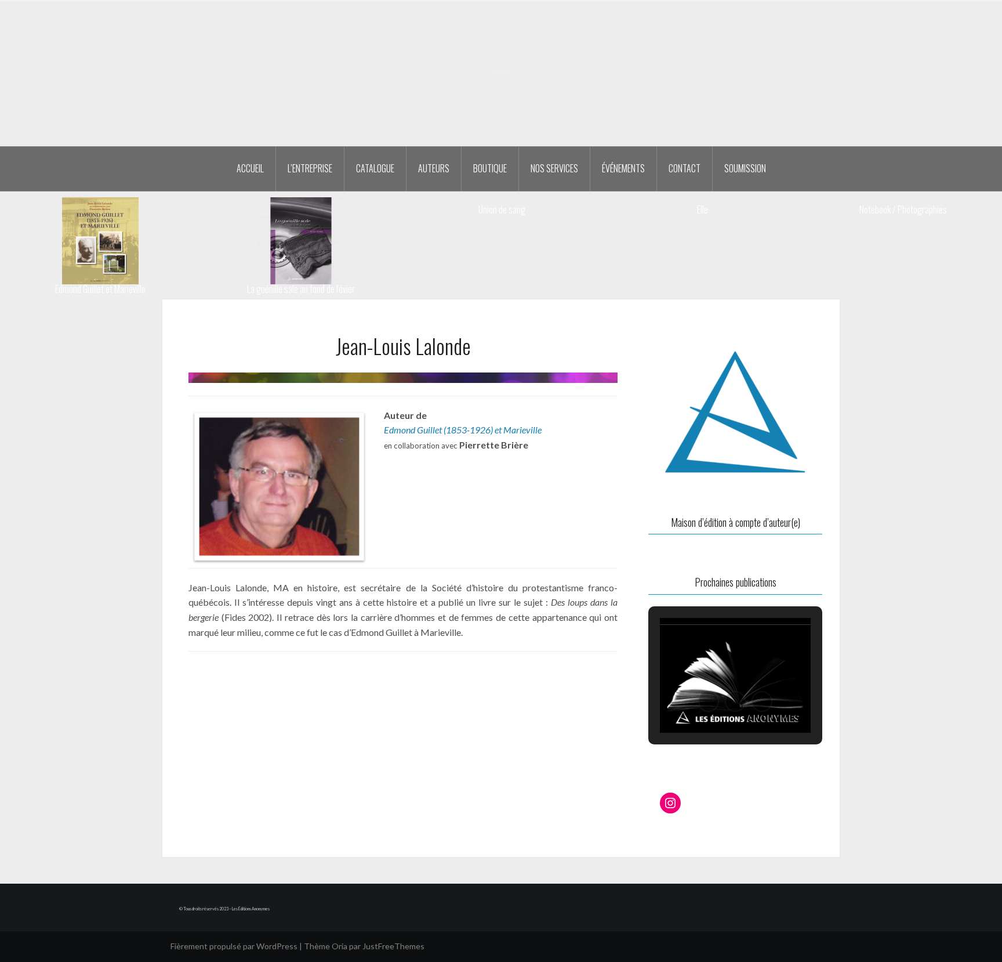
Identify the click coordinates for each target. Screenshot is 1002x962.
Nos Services (554, 168)
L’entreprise (310, 168)
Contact (684, 168)
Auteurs (433, 168)
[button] (708, 701)
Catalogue (375, 168)
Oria (339, 946)
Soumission (745, 168)
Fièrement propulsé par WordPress (233, 946)
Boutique (490, 168)
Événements (623, 168)
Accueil (250, 168)
